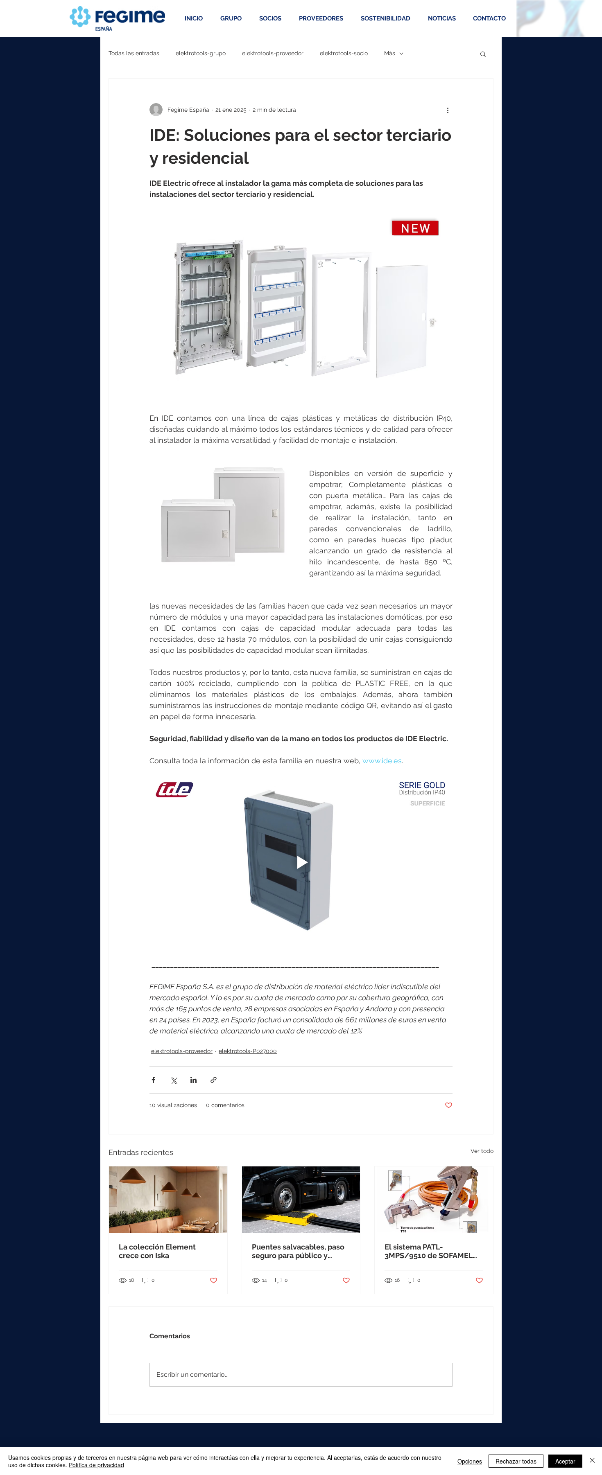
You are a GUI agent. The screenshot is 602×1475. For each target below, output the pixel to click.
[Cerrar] (592, 1461)
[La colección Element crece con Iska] (168, 1199)
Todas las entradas (134, 53)
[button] (483, 53)
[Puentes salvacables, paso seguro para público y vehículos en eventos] (301, 1199)
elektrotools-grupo (201, 53)
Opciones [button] (469, 1461)
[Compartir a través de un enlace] (213, 1080)
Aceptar (565, 1461)
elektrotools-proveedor (272, 53)
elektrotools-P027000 (248, 1051)
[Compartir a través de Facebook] (153, 1080)
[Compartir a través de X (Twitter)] (173, 1080)
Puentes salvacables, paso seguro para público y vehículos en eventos (298, 1251)
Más (389, 53)
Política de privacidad (96, 1465)
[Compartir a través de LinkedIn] (193, 1080)
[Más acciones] (448, 110)
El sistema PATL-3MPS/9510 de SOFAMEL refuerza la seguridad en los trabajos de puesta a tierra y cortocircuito (429, 1251)
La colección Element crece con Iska (157, 1251)
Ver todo (482, 1151)
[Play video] (301, 862)
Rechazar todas (516, 1461)
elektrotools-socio (344, 53)
